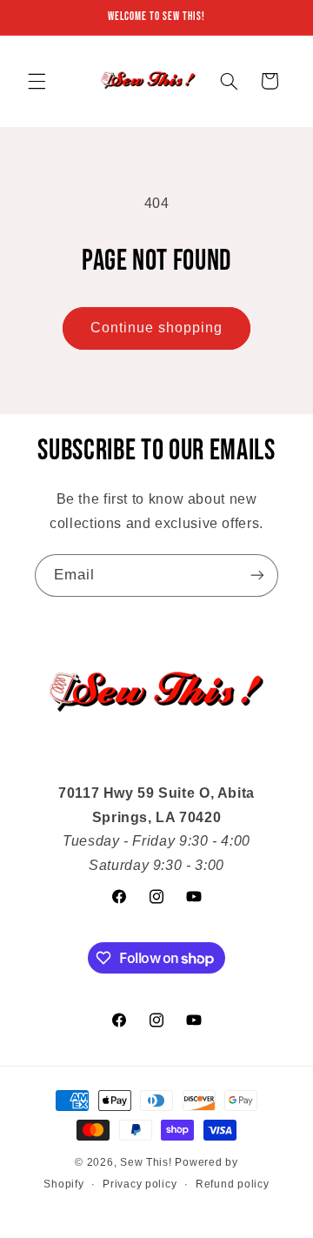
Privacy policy (139, 1184)
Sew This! (146, 1162)
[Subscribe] (257, 575)
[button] (37, 81)
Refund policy (233, 1184)
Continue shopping (156, 327)
